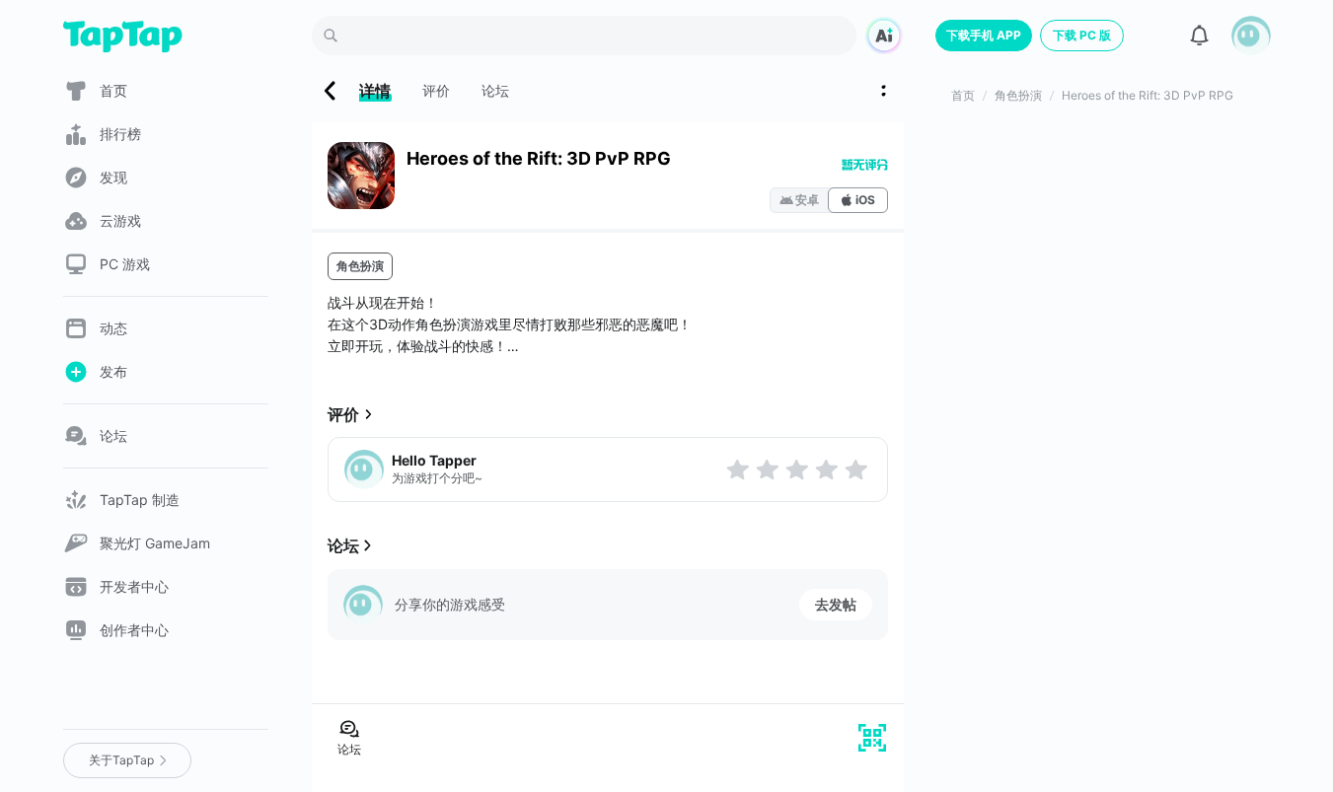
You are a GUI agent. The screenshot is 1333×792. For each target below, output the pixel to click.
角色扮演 (360, 265)
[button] (1251, 35)
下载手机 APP (983, 35)
